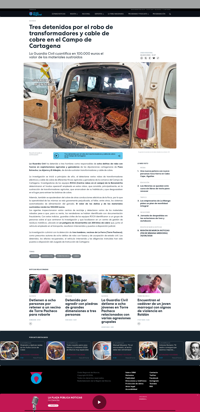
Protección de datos (134, 383)
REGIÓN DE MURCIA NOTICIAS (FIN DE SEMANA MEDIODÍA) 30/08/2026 (154, 233)
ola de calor (150, 9)
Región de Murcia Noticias (151, 227)
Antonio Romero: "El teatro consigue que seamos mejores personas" (168, 347)
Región (73, 14)
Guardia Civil (47, 256)
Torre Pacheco (63, 256)
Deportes (98, 14)
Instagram (154, 381)
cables (76, 256)
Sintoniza (129, 375)
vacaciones (145, 212)
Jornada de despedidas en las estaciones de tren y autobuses (154, 218)
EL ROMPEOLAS (25, 343)
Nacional (86, 14)
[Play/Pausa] (99, 402)
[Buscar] (169, 14)
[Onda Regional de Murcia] (35, 14)
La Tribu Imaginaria (116, 14)
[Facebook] (150, 58)
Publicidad (130, 378)
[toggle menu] (77, 13)
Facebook (154, 378)
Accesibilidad (131, 389)
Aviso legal (130, 386)
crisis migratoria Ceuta (138, 9)
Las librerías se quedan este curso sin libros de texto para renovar (155, 188)
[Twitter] (145, 58)
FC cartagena (166, 9)
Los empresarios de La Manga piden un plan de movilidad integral (155, 203)
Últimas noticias (58, 14)
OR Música (142, 399)
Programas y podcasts (137, 14)
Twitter (153, 375)
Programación (159, 14)
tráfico (143, 197)
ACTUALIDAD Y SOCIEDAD (29, 355)
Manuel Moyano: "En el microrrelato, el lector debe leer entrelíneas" (123, 347)
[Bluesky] (154, 58)
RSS (151, 386)
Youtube (153, 383)
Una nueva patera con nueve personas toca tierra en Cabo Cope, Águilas (155, 174)
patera (142, 168)
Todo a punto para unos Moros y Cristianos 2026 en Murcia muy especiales (78, 347)
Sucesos (32, 21)
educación (144, 183)
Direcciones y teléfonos (136, 381)
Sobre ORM (130, 372)
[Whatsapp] (141, 58)
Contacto (154, 372)
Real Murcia (158, 9)
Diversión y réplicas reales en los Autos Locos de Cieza (31, 347)
